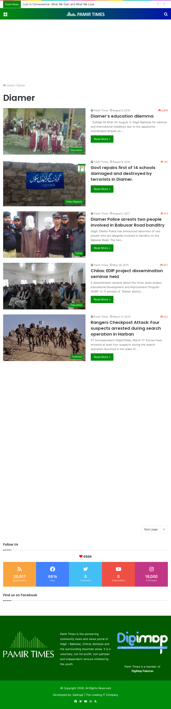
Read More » (102, 139)
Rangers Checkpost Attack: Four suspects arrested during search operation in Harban (126, 328)
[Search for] (166, 15)
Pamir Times (101, 110)
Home (10, 85)
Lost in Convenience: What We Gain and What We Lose (58, 4)
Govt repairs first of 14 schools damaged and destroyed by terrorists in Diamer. (123, 173)
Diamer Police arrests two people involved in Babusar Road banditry (128, 222)
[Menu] (5, 15)
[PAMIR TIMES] (85, 14)
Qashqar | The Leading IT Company (95, 694)
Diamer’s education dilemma (122, 116)
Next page (151, 529)
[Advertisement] (85, 51)
